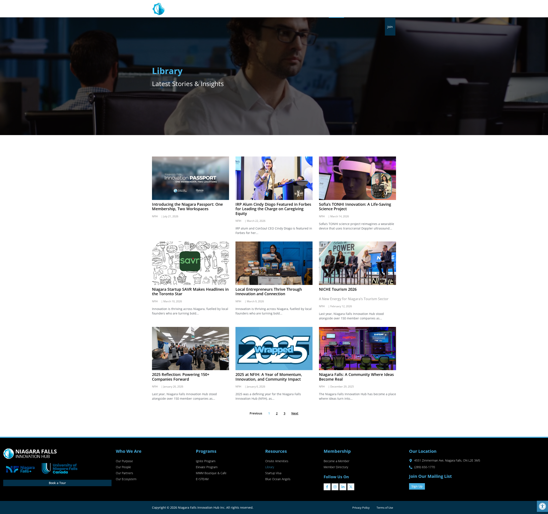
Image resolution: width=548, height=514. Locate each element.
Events (351, 9)
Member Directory (336, 467)
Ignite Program (205, 461)
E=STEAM (202, 479)
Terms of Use (385, 508)
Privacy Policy (361, 508)
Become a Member (336, 461)
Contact (387, 9)
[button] (542, 506)
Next (294, 413)
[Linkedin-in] (343, 486)
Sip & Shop (369, 9)
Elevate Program (206, 467)
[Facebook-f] (327, 486)
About (239, 9)
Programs (260, 9)
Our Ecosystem (126, 479)
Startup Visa (273, 473)
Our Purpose (124, 461)
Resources (285, 9)
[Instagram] (335, 486)
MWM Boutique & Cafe (211, 473)
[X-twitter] (350, 486)
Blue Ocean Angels (277, 479)
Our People (123, 467)
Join (390, 27)
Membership (312, 9)
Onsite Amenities (276, 461)
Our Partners (124, 473)
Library (336, 9)
